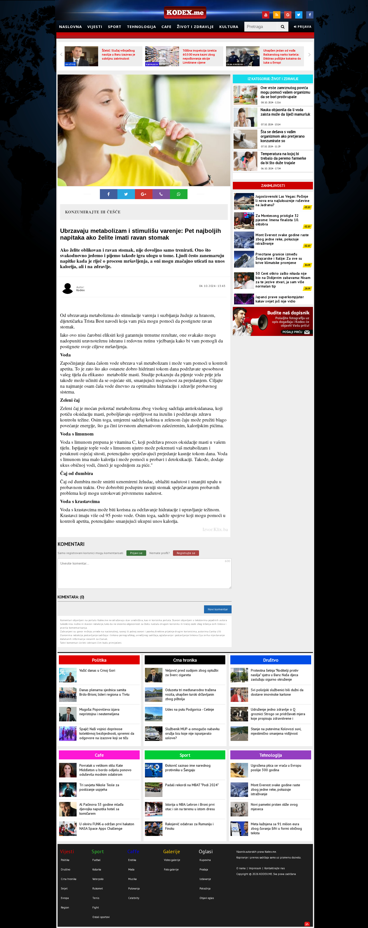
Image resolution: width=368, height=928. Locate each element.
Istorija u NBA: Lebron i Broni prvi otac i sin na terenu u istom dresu (190, 806)
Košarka (96, 869)
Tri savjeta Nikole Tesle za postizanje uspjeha (99, 787)
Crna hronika (235, 64)
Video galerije (172, 860)
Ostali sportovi (101, 917)
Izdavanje (205, 879)
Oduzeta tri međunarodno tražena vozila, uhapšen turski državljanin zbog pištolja (190, 694)
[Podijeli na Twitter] (126, 194)
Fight (95, 907)
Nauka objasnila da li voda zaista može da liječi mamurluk (285, 112)
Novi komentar (218, 609)
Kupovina (205, 860)
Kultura (228, 26)
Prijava (304, 27)
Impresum (255, 868)
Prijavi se (136, 553)
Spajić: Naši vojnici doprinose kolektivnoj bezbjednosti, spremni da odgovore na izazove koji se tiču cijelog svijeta (106, 733)
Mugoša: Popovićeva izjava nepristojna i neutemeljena (99, 711)
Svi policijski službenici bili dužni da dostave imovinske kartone (277, 692)
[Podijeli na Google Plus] (143, 194)
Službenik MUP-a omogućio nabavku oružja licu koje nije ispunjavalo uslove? (192, 733)
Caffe (133, 851)
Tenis (95, 898)
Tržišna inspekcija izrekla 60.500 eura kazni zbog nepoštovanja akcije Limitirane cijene (200, 56)
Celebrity (133, 898)
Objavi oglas (207, 898)
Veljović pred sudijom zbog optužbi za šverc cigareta (191, 672)
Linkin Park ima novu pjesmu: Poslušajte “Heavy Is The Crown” (282, 298)
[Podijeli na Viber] (161, 194)
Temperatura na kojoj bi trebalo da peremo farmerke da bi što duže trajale (283, 158)
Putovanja (134, 888)
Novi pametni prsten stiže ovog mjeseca (274, 806)
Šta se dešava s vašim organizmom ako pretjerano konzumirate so (283, 136)
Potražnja (205, 888)
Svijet (64, 888)
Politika (99, 660)
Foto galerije (171, 869)
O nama (241, 868)
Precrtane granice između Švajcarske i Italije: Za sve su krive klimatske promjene (279, 239)
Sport (114, 26)
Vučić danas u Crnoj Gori (97, 670)
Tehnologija (141, 26)
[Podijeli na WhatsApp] (179, 194)
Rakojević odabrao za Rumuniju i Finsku (189, 826)
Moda (131, 869)
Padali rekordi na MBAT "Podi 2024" (192, 785)
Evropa (65, 898)
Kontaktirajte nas (274, 868)
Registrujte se (186, 553)
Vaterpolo (97, 879)
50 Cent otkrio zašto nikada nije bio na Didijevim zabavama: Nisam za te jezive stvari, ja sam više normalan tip (283, 260)
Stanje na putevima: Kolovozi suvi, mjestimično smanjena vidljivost (276, 731)
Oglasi (206, 851)
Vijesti (94, 26)
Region (65, 907)
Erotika (132, 860)
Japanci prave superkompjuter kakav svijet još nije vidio (280, 279)
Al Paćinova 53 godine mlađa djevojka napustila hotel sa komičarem (101, 809)
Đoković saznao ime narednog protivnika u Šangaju (188, 767)
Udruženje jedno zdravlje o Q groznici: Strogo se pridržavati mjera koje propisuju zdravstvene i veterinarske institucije (278, 714)
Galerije (171, 851)
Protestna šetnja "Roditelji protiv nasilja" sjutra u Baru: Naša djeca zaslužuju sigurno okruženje (274, 675)
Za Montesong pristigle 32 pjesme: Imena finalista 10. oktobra (277, 200)
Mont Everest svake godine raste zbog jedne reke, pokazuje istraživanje (282, 219)
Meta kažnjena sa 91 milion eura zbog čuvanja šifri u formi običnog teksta (276, 828)
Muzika (132, 879)
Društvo (70, 64)
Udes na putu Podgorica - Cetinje (189, 709)
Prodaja (204, 869)
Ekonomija (152, 64)
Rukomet (97, 888)
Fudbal (96, 860)
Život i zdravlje (195, 26)
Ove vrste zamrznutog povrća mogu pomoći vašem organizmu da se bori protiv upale (285, 92)
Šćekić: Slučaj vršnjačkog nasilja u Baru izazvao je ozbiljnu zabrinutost (118, 54)
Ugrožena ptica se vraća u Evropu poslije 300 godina (276, 767)
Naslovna (70, 26)
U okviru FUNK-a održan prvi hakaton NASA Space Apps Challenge (106, 826)
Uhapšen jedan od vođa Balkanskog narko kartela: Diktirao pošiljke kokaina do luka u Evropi (282, 56)
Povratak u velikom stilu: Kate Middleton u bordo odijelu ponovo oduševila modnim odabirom (105, 770)
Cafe (166, 26)
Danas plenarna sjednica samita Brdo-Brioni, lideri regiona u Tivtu (104, 692)
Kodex (80, 290)
